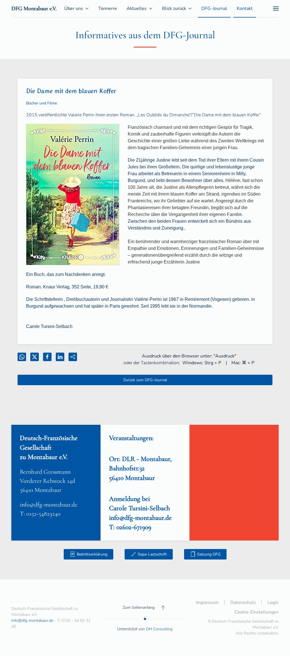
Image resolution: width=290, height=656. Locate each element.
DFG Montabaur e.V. (34, 8)
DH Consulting (159, 629)
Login (273, 602)
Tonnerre (107, 8)
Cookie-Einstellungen (256, 612)
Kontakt (245, 8)
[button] (276, 8)
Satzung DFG (209, 554)
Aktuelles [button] (137, 8)
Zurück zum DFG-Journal (145, 380)
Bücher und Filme (41, 103)
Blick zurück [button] (174, 8)
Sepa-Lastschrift (152, 554)
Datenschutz (243, 602)
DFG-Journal (214, 8)
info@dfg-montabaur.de (48, 504)
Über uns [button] (73, 8)
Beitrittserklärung (92, 554)
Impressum (207, 602)
